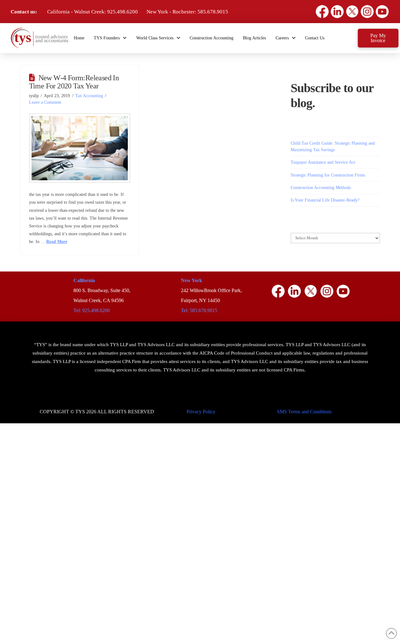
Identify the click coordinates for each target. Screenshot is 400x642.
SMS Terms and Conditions (304, 411)
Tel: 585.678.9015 (199, 310)
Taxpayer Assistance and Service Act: (323, 162)
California (84, 280)
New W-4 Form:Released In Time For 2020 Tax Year (74, 82)
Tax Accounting (89, 95)
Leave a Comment (45, 102)
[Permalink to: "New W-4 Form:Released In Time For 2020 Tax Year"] (80, 148)
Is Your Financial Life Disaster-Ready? (325, 200)
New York (191, 280)
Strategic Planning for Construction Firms (328, 175)
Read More (56, 241)
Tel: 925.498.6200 (91, 310)
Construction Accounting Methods (321, 187)
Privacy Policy (201, 411)
